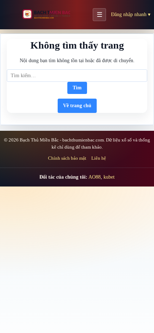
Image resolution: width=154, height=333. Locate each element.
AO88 (94, 177)
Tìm (77, 87)
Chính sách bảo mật (67, 158)
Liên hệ (98, 158)
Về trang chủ (77, 105)
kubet (109, 177)
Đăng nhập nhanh (130, 14)
